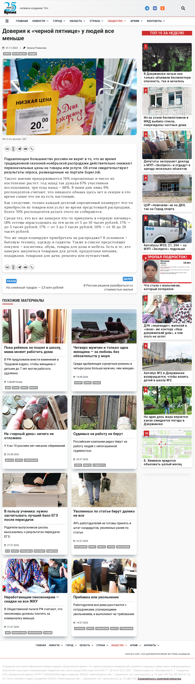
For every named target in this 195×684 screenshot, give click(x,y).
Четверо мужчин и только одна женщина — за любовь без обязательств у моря (100, 351)
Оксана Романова (36, 48)
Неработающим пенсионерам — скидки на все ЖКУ (31, 599)
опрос (7, 54)
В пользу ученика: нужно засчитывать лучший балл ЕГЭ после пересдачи (31, 515)
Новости (38, 20)
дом (8, 388)
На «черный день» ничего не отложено (29, 436)
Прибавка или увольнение (96, 597)
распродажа (19, 54)
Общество (115, 20)
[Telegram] (19, 149)
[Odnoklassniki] (13, 149)
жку (8, 633)
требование (126, 628)
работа (33, 388)
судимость (99, 465)
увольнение (123, 547)
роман (96, 383)
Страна (95, 20)
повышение (102, 628)
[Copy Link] (31, 149)
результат (39, 551)
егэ (7, 551)
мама (16, 388)
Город (57, 20)
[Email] (25, 149)
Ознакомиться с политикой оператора (159, 678)
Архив (134, 20)
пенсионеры (35, 633)
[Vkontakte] (7, 149)
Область (76, 20)
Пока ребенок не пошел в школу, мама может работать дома (32, 349)
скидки (32, 54)
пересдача (26, 551)
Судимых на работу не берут (98, 434)
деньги (9, 460)
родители (52, 551)
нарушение (81, 547)
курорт (78, 383)
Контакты (154, 20)
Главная (22, 20)
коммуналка (19, 633)
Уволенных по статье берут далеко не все (104, 513)
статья (111, 547)
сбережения (31, 460)
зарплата (80, 628)
